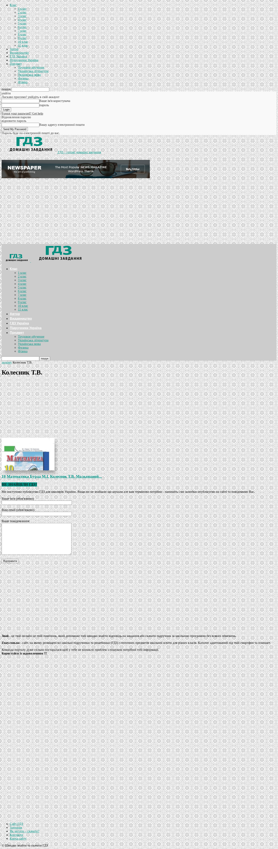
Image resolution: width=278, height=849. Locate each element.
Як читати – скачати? (24, 831)
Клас (13, 5)
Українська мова (29, 74)
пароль (44, 105)
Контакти (16, 835)
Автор (14, 49)
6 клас (22, 27)
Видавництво (19, 52)
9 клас (22, 38)
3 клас (22, 16)
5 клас (22, 23)
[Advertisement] (139, 213)
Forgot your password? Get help (22, 113)
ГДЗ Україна (18, 56)
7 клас (22, 30)
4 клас (22, 19)
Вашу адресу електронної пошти (62, 124)
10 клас (23, 41)
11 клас (23, 45)
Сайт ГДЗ (16, 824)
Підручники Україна (24, 60)
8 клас (22, 34)
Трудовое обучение (31, 67)
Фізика (22, 82)
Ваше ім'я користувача (54, 101)
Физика (23, 78)
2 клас (22, 12)
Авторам (16, 827)
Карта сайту (18, 838)
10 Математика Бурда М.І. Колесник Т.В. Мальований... (52, 476)
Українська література (33, 71)
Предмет (16, 63)
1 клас (22, 8)
